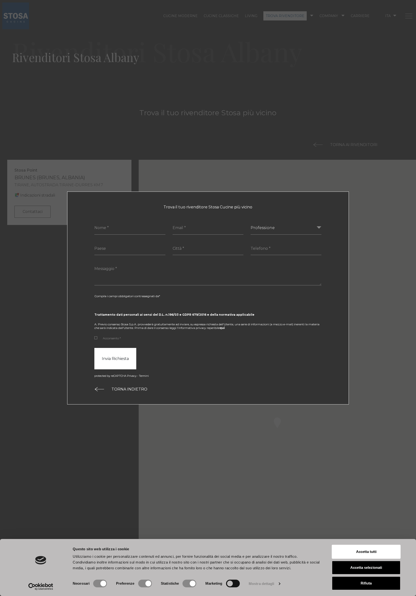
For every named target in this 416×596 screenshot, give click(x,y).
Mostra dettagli (261, 584)
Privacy (131, 376)
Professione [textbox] (263, 227)
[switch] (145, 583)
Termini (144, 376)
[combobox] (286, 228)
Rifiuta (366, 583)
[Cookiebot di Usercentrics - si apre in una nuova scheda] (41, 586)
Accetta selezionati (366, 567)
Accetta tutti (366, 552)
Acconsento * (112, 338)
